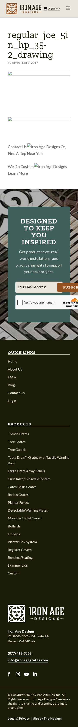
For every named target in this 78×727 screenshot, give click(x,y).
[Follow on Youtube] (26, 674)
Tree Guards (17, 449)
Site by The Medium (47, 718)
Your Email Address (32, 287)
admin (16, 62)
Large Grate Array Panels (26, 471)
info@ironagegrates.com (28, 660)
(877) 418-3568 (19, 653)
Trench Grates (18, 434)
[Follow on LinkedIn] (35, 674)
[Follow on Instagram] (17, 674)
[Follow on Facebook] (9, 674)
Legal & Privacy (18, 718)
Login (12, 400)
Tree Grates (17, 442)
